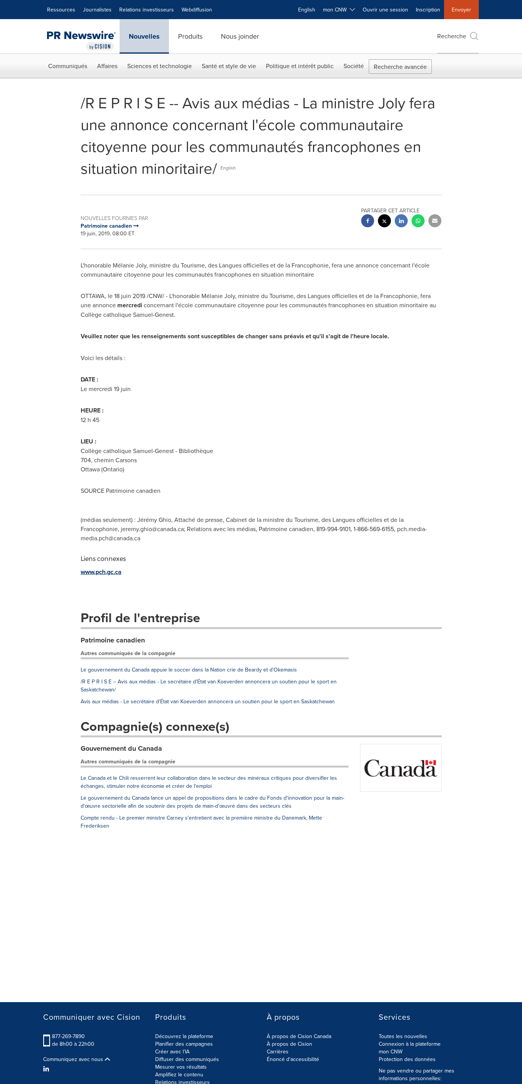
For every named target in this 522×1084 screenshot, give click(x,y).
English (306, 9)
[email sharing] (434, 221)
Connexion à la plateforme (410, 1044)
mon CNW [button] (336, 9)
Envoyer (461, 9)
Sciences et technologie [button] (159, 66)
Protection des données (407, 1059)
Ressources (61, 9)
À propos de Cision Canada (299, 1036)
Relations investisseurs (146, 9)
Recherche (451, 36)
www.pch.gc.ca (101, 571)
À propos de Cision (289, 1044)
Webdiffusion (197, 9)
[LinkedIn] (47, 1069)
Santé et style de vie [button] (229, 66)
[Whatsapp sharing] (418, 221)
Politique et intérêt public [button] (300, 66)
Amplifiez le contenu (179, 1074)
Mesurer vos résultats (181, 1067)
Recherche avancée (400, 66)
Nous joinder (240, 36)
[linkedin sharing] (401, 221)
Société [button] (354, 66)
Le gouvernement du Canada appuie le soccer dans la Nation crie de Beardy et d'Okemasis (189, 669)
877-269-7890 (68, 1036)
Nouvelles (144, 36)
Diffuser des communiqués (187, 1059)
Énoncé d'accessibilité (293, 1059)
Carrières (278, 1051)
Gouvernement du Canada (121, 748)
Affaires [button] (107, 66)
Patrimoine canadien (113, 640)
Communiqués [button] (67, 66)
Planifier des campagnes (184, 1044)
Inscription (428, 9)
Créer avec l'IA (172, 1051)
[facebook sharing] (367, 221)
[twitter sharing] (384, 221)
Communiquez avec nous (74, 1059)
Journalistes (97, 9)
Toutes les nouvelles (403, 1036)
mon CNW (390, 1051)
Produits (190, 36)
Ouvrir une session (385, 9)
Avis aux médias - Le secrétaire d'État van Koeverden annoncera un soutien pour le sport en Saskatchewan (208, 701)
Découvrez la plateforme (184, 1036)
